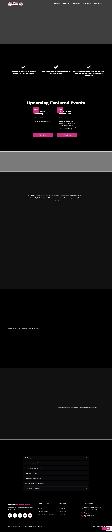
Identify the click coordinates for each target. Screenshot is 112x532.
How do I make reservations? (33, 468)
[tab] (56, 458)
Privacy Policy (62, 511)
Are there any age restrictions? (33, 463)
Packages (76, 3)
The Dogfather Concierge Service (47, 514)
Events (57, 3)
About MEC (66, 3)
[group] (44, 122)
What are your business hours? (33, 458)
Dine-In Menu (42, 517)
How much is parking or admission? (34, 483)
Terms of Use (62, 514)
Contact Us (98, 3)
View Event (42, 135)
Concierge (87, 3)
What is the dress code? (31, 473)
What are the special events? (33, 478)
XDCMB (102, 526)
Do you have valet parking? (32, 488)
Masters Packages (43, 511)
